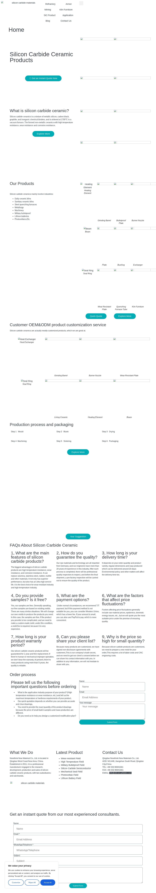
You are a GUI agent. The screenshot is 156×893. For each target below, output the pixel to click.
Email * (16, 834)
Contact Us (66, 21)
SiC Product (49, 15)
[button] (81, 3)
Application (68, 15)
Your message (85, 703)
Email (81, 692)
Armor (69, 4)
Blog (48, 21)
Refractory (50, 4)
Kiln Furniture (66, 9)
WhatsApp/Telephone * (23, 845)
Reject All (32, 882)
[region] (31, 875)
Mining (47, 9)
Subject (16, 856)
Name (81, 681)
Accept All (47, 882)
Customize (16, 882)
